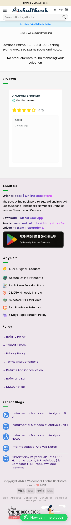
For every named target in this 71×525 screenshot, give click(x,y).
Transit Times (16, 345)
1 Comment (23, 468)
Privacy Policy (16, 353)
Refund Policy (16, 336)
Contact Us (30, 497)
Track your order (36, 500)
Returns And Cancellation (24, 370)
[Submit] (64, 17)
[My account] (55, 10)
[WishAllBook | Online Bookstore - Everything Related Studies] (30, 9)
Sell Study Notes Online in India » (35, 23)
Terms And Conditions (22, 362)
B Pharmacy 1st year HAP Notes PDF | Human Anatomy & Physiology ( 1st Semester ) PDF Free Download (37, 460)
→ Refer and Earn (15, 378)
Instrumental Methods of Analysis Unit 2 (39, 415)
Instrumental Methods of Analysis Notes (36, 436)
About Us (16, 497)
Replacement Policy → (34, 315)
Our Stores (45, 497)
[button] (5, 10)
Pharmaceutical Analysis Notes (34, 446)
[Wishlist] (61, 10)
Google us (61, 497)
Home (22, 33)
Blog (5, 497)
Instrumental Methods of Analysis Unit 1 (40, 425)
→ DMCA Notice (14, 387)
